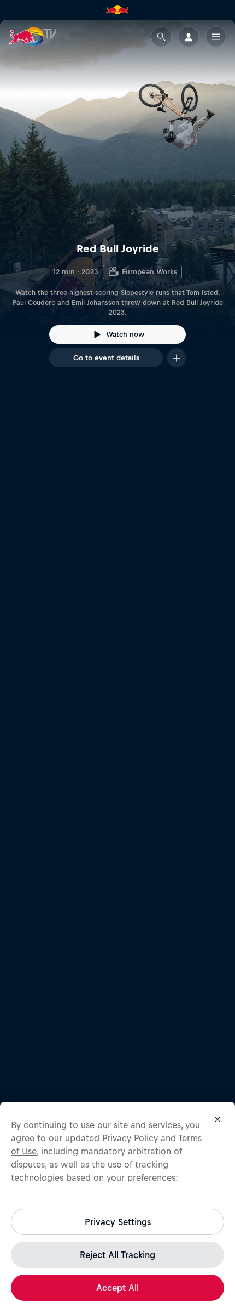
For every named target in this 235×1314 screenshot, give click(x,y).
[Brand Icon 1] (117, 10)
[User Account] (188, 36)
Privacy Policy (130, 1138)
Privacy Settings (118, 1222)
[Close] (217, 1119)
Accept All (117, 1288)
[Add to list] (176, 357)
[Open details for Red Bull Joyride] (117, 203)
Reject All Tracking (117, 1255)
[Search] (161, 36)
